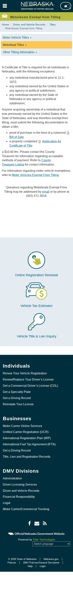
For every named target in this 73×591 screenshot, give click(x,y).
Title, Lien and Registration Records (26, 456)
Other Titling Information (19, 52)
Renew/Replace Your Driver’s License (28, 379)
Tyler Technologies (44, 539)
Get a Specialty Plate (17, 391)
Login (42, 566)
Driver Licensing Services (20, 484)
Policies (11, 562)
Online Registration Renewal (36, 275)
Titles (52, 24)
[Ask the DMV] (65, 6)
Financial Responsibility (19, 496)
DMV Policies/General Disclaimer (41, 562)
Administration (12, 478)
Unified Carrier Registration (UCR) (25, 432)
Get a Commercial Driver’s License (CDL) (30, 385)
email (45, 191)
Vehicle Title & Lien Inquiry (36, 336)
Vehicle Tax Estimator (36, 306)
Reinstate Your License (18, 404)
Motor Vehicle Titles (16, 37)
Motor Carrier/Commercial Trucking (26, 509)
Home (5, 24)
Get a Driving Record (17, 398)
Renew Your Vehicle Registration (25, 373)
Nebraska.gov (51, 559)
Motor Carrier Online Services (22, 426)
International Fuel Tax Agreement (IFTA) (29, 444)
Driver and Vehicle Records (29, 24)
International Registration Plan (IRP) (27, 438)
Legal (6, 502)
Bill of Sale (16, 137)
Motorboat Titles (14, 44)
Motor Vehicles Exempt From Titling (35, 175)
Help (30, 566)
